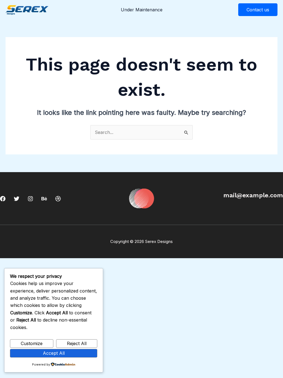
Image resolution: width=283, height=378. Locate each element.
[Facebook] (3, 198)
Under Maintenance (142, 9)
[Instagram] (30, 198)
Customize (32, 343)
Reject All (77, 343)
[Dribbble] (58, 198)
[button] (257, 9)
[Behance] (44, 198)
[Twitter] (16, 198)
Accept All (54, 353)
